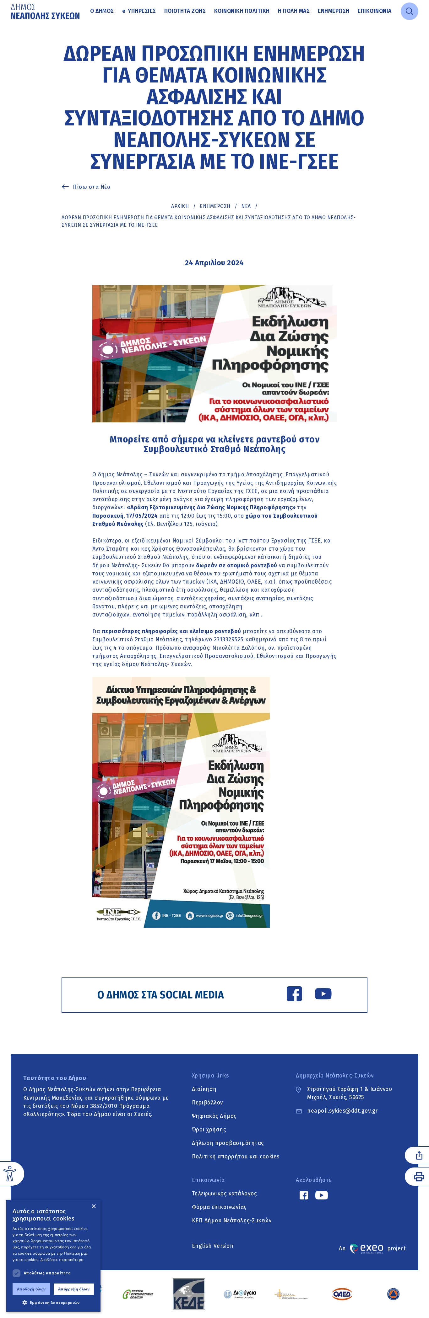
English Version (213, 1246)
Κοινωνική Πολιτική (242, 11)
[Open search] (409, 11)
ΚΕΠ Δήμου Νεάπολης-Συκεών (232, 1220)
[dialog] (53, 1256)
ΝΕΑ (246, 206)
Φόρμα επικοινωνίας (219, 1207)
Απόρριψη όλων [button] (74, 1289)
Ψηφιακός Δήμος (214, 1116)
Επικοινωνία (375, 11)
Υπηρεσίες (139, 11)
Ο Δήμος (102, 11)
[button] (53, 1302)
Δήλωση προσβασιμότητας (228, 1143)
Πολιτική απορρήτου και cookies (236, 1156)
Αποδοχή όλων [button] (31, 1289)
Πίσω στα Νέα (91, 187)
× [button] (93, 1206)
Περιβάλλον (207, 1102)
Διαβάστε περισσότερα (62, 1259)
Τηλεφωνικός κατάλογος (224, 1193)
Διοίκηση (204, 1089)
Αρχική (180, 206)
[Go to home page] (46, 11)
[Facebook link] (294, 995)
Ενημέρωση (334, 11)
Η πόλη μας (294, 11)
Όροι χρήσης (209, 1129)
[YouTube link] (323, 995)
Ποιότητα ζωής (185, 11)
